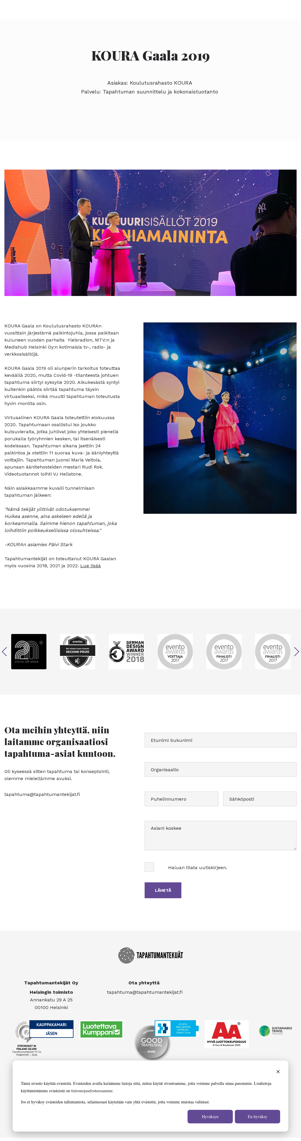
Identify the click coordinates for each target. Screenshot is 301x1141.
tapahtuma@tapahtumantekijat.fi (42, 794)
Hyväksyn (210, 1116)
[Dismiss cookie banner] (278, 1072)
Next (296, 651)
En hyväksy (257, 1116)
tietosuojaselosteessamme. (92, 1090)
